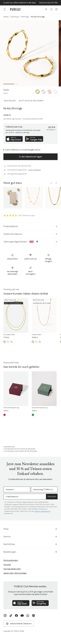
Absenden (52, 496)
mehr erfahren (34, 170)
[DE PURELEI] (15, 9)
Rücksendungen (10, 560)
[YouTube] (22, 615)
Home (6, 16)
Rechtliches (9, 544)
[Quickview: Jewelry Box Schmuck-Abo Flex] (12, 198)
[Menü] (4, 9)
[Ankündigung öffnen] (30, 2)
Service (6, 536)
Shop (5, 528)
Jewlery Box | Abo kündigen (15, 573)
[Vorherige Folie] (51, 183)
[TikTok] (10, 615)
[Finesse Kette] (44, 315)
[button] (46, 9)
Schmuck (15, 16)
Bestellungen (9, 551)
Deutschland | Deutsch (20, 623)
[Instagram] (5, 615)
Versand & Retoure (12, 234)
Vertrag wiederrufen (12, 569)
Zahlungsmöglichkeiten (15, 241)
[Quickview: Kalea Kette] (33, 198)
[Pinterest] (33, 615)
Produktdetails (10, 226)
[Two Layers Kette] (15, 315)
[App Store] (20, 603)
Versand (7, 564)
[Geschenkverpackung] (15, 388)
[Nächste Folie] (56, 183)
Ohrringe (25, 16)
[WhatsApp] (28, 615)
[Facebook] (16, 615)
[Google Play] (40, 603)
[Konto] (51, 9)
